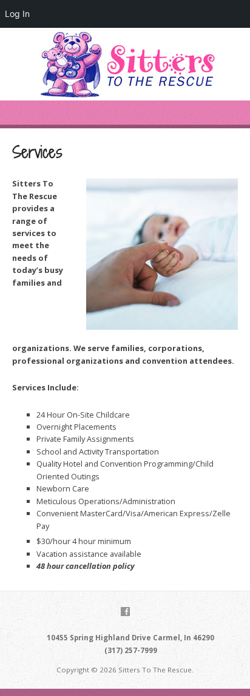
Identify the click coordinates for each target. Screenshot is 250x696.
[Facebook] (125, 611)
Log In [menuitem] (17, 13)
